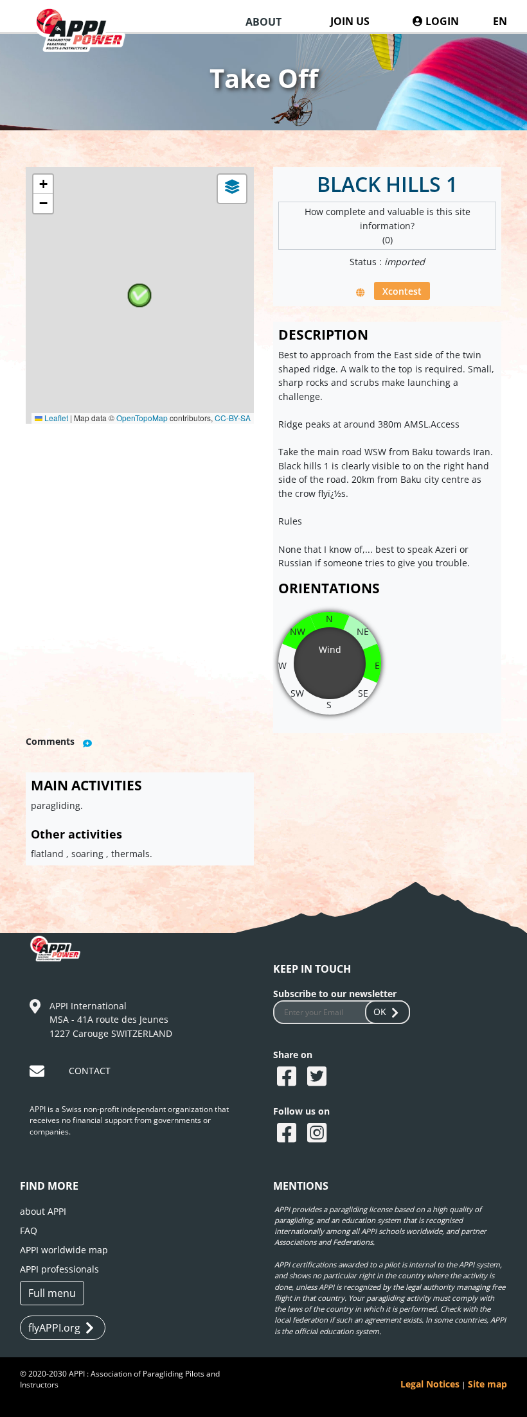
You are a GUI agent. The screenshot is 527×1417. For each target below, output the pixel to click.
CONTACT (90, 1071)
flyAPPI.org (54, 1328)
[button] (139, 295)
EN (500, 21)
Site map (487, 1384)
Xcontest (402, 291)
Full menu (52, 1293)
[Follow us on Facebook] (288, 1134)
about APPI (43, 1211)
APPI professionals (59, 1269)
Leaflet (55, 417)
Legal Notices (430, 1384)
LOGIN (441, 21)
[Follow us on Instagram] (318, 1134)
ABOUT (263, 22)
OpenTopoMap (142, 417)
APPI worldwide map (64, 1250)
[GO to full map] (361, 292)
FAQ (28, 1230)
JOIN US (350, 21)
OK (379, 1011)
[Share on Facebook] (288, 1077)
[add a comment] (88, 742)
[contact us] (39, 1073)
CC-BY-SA (233, 417)
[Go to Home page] (86, 41)
